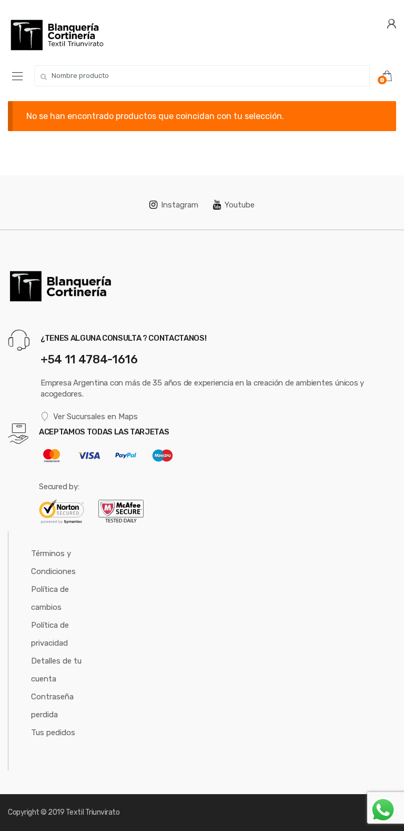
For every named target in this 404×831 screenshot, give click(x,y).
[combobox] (202, 75)
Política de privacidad (50, 634)
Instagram (179, 205)
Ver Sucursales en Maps (95, 416)
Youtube (240, 205)
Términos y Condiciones (53, 562)
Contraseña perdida (52, 705)
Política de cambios (50, 598)
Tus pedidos (53, 732)
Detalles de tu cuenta (56, 670)
